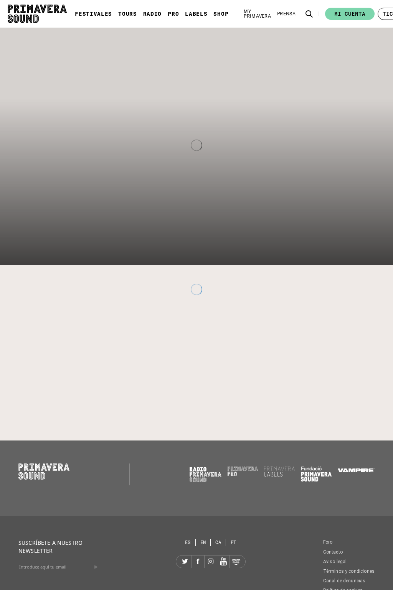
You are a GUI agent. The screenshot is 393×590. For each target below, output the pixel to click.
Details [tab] (196, 238)
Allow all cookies (309, 369)
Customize (192, 369)
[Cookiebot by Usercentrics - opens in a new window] (329, 216)
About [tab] (311, 238)
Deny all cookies (84, 369)
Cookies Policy (204, 342)
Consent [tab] (81, 238)
